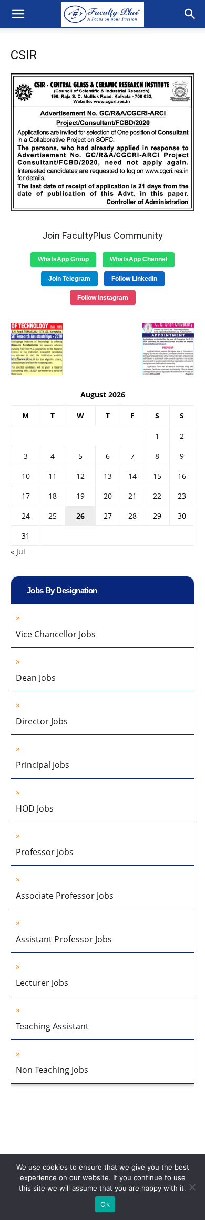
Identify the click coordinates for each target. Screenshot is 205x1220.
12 (80, 476)
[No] (192, 1187)
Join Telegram (69, 278)
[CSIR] (102, 208)
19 (80, 496)
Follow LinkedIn (134, 278)
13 (108, 476)
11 (52, 476)
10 (26, 476)
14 (132, 476)
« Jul (18, 551)
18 (52, 496)
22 (157, 496)
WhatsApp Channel (138, 259)
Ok (105, 1204)
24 (26, 516)
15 (157, 476)
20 (108, 496)
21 (132, 496)
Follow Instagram (102, 297)
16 (182, 476)
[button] (18, 14)
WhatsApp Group (63, 259)
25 (52, 516)
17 (26, 496)
